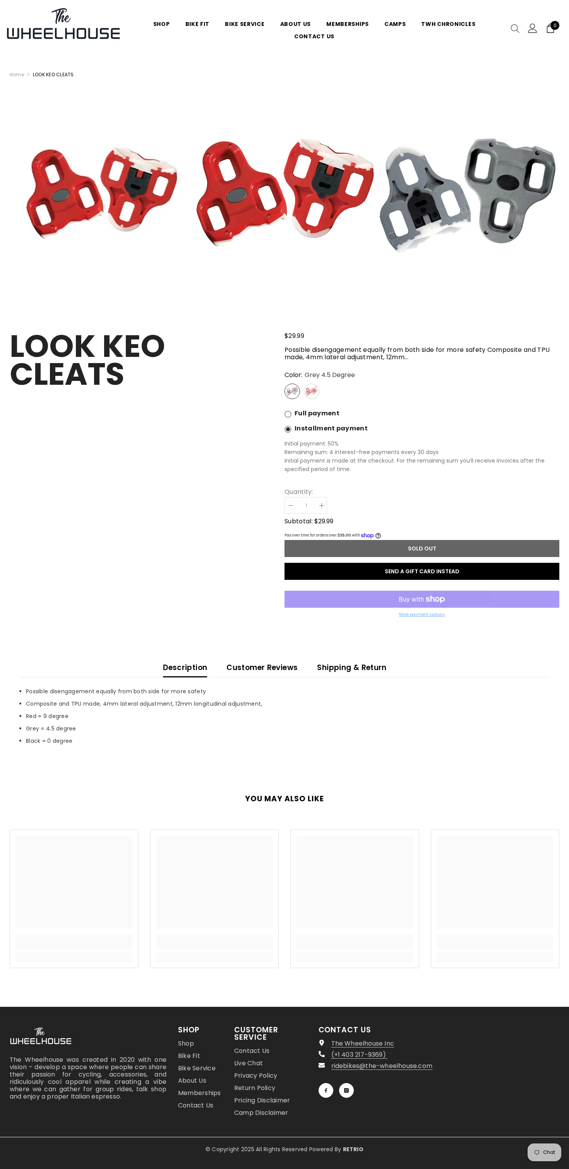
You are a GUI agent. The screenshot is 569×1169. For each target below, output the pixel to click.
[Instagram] (346, 1090)
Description (185, 667)
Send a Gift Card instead (422, 571)
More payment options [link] (422, 614)
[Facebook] (326, 1090)
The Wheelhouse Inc (362, 1043)
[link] (74, 941)
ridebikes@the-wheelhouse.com (382, 1066)
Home (17, 74)
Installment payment (331, 428)
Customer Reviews (262, 667)
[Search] (515, 28)
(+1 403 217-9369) (359, 1054)
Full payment (317, 413)
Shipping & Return (351, 667)
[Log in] (533, 28)
